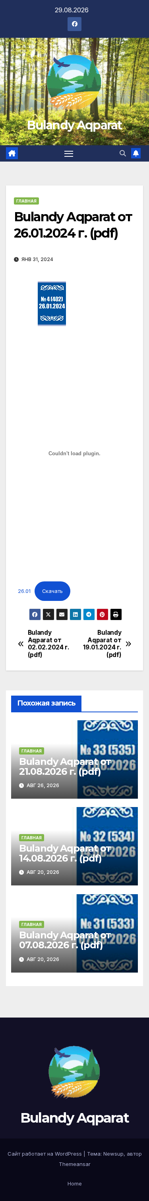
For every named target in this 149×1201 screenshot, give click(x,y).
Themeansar (75, 1164)
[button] (123, 153)
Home (75, 1183)
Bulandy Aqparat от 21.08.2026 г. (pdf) (65, 766)
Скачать (52, 591)
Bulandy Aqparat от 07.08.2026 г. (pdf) (65, 940)
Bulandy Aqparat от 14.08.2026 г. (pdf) (65, 853)
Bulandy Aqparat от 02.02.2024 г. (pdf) (49, 643)
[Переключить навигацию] (68, 153)
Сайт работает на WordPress (45, 1153)
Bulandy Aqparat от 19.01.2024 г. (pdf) (102, 643)
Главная (26, 201)
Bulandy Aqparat (74, 125)
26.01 (24, 591)
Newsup (113, 1153)
